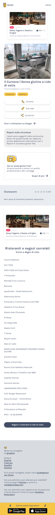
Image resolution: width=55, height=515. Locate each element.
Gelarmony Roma (12, 296)
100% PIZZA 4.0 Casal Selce (16, 270)
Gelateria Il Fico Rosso (14, 307)
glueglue (11, 453)
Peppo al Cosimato (13, 362)
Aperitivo (22, 94)
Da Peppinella (10, 323)
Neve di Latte (10, 344)
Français (8, 463)
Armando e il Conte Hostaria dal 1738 (21, 302)
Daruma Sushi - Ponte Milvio (17, 399)
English (7, 460)
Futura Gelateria (11, 260)
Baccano (8, 286)
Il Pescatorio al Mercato (15, 409)
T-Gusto (7, 333)
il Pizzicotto (9, 275)
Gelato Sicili (9, 328)
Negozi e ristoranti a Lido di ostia (27, 424)
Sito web (30, 108)
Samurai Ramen (11, 383)
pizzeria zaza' (10, 357)
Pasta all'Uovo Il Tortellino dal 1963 (20, 372)
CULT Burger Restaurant (15, 393)
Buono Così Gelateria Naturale (18, 367)
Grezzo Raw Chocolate (14, 312)
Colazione (10, 94)
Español (8, 465)
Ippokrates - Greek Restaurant (18, 291)
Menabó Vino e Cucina (14, 281)
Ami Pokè (8, 265)
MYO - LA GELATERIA (13, 414)
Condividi (29, 115)
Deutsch (8, 468)
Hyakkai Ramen (11, 378)
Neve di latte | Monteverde (16, 404)
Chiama (30, 101)
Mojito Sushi (10, 338)
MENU (48, 5)
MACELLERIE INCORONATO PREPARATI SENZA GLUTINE (24, 350)
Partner (22, 482)
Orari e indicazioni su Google (18, 123)
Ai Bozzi (8, 317)
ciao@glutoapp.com (13, 485)
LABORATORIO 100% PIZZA (15, 388)
